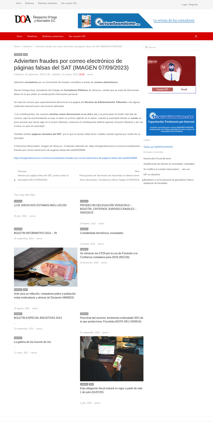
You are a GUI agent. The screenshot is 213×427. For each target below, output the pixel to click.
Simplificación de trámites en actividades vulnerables (169, 164)
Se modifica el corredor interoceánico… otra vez (166, 169)
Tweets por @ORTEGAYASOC (158, 147)
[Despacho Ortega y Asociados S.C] (35, 19)
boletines (18, 54)
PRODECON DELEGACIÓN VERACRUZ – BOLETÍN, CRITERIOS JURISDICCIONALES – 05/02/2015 (108, 209)
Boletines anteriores (47, 3)
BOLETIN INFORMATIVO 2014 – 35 (35, 233)
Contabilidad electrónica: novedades (101, 233)
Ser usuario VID (69, 3)
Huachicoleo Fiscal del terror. (157, 158)
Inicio (18, 3)
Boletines (29, 3)
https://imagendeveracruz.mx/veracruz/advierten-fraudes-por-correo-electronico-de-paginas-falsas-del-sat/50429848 (75, 158)
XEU (25, 54)
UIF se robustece (151, 174)
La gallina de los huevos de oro (32, 342)
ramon (90, 74)
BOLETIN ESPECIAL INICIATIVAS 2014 (38, 317)
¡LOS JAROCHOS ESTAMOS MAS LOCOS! (40, 205)
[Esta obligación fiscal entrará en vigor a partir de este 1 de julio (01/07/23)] (111, 338)
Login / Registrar (190, 4)
